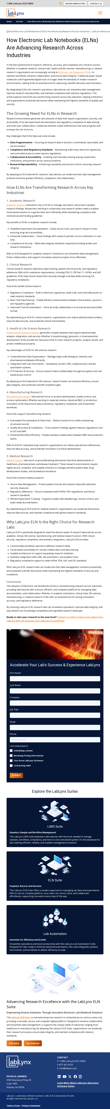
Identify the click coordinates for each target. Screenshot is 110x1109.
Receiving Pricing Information (28, 756)
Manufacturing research (19, 396)
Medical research (15, 460)
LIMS (46, 1096)
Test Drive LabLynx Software (28, 761)
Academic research (16, 205)
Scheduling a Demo (23, 751)
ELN (52, 1096)
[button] (100, 13)
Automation (61, 1096)
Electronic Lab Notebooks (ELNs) (75, 72)
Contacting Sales (22, 766)
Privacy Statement (31, 1105)
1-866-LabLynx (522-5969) (20, 3)
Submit (16, 775)
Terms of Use (13, 1105)
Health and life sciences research (23, 332)
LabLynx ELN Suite (21, 1017)
